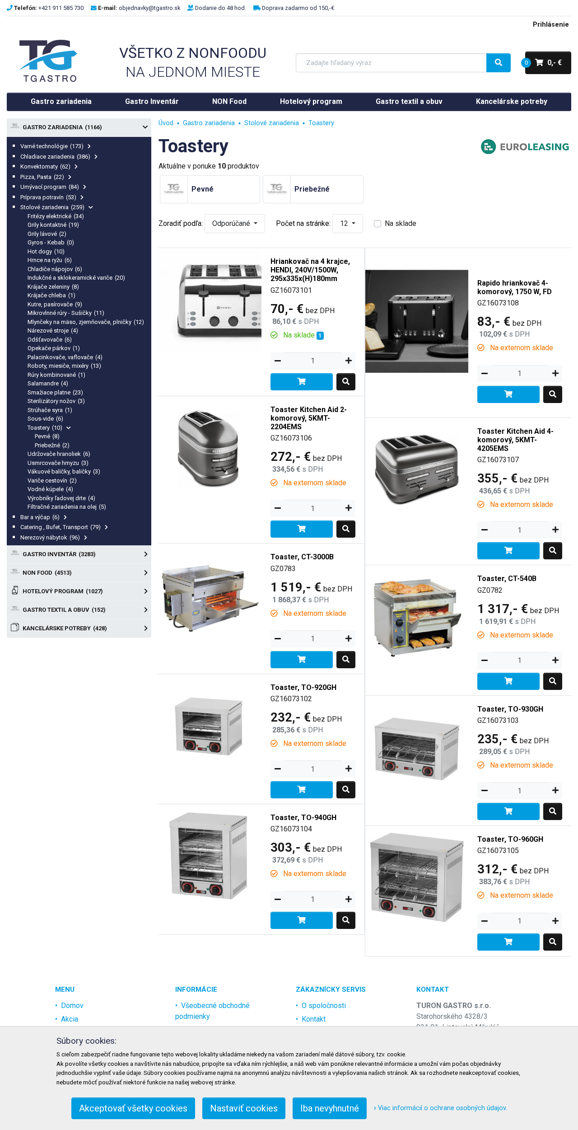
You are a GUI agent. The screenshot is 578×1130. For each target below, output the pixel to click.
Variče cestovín (52, 480)
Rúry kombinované (56, 374)
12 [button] (345, 223)
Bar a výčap (40, 517)
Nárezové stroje (53, 330)
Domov (72, 1005)
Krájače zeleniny (53, 286)
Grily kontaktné (53, 224)
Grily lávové (47, 233)
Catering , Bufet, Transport (60, 527)
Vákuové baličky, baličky (64, 471)
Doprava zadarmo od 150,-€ (298, 8)
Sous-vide (45, 418)
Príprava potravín (48, 197)
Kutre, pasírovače (55, 304)
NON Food (229, 101)
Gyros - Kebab (51, 242)
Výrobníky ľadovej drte (61, 498)
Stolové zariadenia (52, 207)
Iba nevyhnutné (329, 1108)
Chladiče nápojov (55, 269)
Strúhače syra (50, 410)
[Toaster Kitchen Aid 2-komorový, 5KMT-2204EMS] (209, 447)
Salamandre (48, 383)
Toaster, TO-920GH (303, 687)
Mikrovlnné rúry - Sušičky (66, 312)
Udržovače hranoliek (59, 453)
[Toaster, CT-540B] (416, 616)
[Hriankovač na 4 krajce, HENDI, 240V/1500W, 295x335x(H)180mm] (209, 299)
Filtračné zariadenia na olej (67, 506)
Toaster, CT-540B (506, 578)
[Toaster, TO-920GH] (209, 725)
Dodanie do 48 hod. (220, 8)
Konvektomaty (45, 166)
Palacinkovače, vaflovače (65, 357)
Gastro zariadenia (61, 101)
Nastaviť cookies (244, 1108)
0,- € (543, 62)
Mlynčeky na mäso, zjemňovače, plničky (86, 322)
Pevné (47, 436)
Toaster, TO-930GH (510, 709)
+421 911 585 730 (61, 8)
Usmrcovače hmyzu (58, 463)
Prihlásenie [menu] (551, 24)
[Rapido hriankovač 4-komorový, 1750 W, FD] (416, 320)
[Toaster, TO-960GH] (416, 876)
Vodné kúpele (50, 489)
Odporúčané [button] (232, 223)
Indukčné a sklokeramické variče (76, 277)
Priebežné (52, 445)
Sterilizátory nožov (56, 401)
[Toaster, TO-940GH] (209, 855)
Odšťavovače (50, 339)
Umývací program (49, 186)
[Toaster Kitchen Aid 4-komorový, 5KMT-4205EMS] (416, 468)
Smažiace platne (55, 392)
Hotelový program (311, 101)
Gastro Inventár (152, 101)
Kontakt (314, 1019)
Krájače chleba (51, 295)
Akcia (69, 1019)
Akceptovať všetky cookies (133, 1108)
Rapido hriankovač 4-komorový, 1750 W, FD (514, 287)
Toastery (45, 427)
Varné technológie (52, 146)
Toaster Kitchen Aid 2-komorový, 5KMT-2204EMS (308, 418)
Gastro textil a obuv (409, 101)
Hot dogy (46, 251)
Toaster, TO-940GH (303, 817)
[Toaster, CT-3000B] (209, 595)
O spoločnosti (324, 1005)
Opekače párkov (54, 348)
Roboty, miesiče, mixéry (64, 365)
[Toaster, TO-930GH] (416, 746)
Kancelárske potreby (511, 101)
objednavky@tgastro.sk (149, 8)
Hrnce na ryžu (50, 260)
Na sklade (400, 223)
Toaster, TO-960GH (510, 839)
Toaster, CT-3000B (302, 557)
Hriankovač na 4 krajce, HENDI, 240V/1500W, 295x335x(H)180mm (310, 270)
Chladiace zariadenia (55, 156)
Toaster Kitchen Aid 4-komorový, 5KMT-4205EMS (515, 440)
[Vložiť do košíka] (301, 381)
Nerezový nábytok (50, 537)
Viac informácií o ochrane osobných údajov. (441, 1108)
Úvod (165, 123)
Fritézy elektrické (56, 216)
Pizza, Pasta (42, 176)
